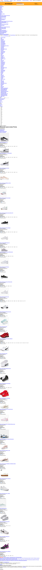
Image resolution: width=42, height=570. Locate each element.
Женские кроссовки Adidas (18, 559)
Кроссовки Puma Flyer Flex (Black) (5, 383)
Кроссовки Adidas (2, 559)
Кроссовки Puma (7, 560)
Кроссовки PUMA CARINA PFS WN (5, 368)
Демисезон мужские (3, 16)
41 (16, 146)
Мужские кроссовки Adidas (10, 559)
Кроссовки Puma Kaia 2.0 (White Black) (6, 153)
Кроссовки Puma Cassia (3, 353)
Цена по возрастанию (3, 131)
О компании (11, 0)
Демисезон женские (4, 67)
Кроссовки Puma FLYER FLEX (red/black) (6, 338)
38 (6, 146)
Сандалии (4, 15)
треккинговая (3, 41)
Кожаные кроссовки (4, 94)
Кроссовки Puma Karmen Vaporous (5, 478)
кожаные (2, 71)
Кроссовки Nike (25, 559)
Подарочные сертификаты (25, 0)
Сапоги (7, 24)
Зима (1, 23)
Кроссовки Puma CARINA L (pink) (5, 450)
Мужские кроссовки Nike (32, 559)
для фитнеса (3, 62)
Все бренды (2, 6)
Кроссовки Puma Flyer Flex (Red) (5, 398)
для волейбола (3, 43)
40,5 (14, 146)
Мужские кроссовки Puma (14, 560)
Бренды (1, 5)
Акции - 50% (2, 33)
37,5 (4, 146)
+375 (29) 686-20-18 (19, 3)
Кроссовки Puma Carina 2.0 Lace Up (5, 311)
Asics (1, 8)
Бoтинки (2, 72)
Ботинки (4, 17)
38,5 (8, 146)
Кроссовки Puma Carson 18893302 (5, 551)
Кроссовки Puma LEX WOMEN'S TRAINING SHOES (8, 463)
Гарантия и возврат (6, 0)
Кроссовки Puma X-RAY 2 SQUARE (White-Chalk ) (7, 424)
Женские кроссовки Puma (23, 560)
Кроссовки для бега (4, 90)
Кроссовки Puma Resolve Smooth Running (6, 409)
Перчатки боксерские (3, 31)
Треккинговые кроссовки (4, 91)
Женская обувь (2, 19)
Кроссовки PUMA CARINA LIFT (4, 536)
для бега (2, 50)
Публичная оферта (19, 0)
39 (10, 146)
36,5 (2, 146)
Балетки (8, 21)
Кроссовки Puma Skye (3, 508)
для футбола (3, 42)
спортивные (2, 46)
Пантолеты (8, 15)
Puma (1, 10)
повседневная (3, 51)
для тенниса (2, 64)
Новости (15, 0)
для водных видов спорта (5, 45)
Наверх (1, 564)
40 (12, 146)
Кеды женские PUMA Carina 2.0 (5, 242)
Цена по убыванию (3, 132)
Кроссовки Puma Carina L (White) (5, 493)
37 (0, 372)
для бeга (2, 56)
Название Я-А (2, 130)
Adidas (1, 7)
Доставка (2, 0)
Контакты (31, 0)
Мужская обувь (3, 37)
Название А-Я (2, 129)
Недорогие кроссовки (4, 95)
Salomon (1, 12)
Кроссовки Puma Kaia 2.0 (4, 142)
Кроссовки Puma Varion (3, 326)
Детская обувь (2, 25)
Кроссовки (1, 15)
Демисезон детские (3, 27)
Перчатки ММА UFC (3, 32)
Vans (0, 105)
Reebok (1, 11)
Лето (0, 14)
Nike (0, 9)
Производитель (2, 98)
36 (0, 146)
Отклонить (1, 569)
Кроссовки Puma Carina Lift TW (4, 521)
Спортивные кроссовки (4, 93)
